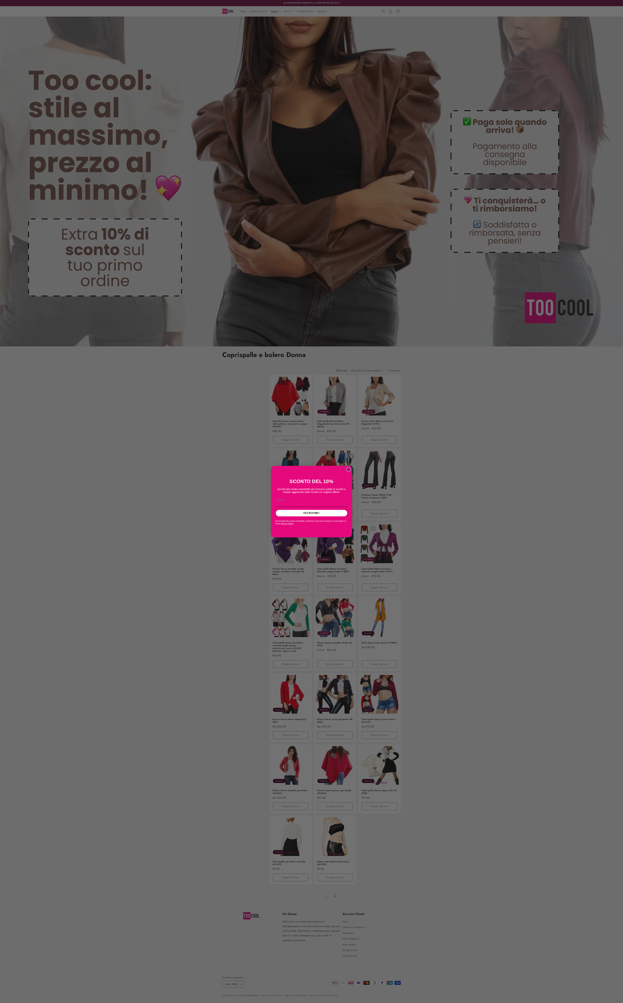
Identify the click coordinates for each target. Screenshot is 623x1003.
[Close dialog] (348, 469)
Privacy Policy (287, 524)
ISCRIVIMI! (311, 513)
